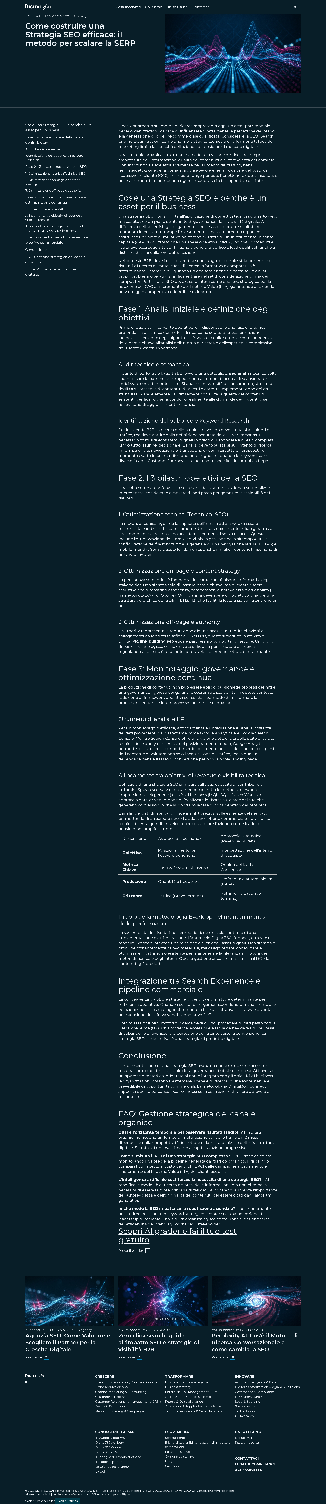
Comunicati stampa (180, 1456)
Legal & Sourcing (247, 1401)
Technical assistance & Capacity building (195, 1411)
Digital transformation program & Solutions (267, 1387)
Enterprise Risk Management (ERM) (192, 1392)
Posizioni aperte (247, 1442)
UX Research (244, 1416)
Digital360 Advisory (109, 1442)
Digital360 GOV (106, 1452)
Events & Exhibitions (110, 1406)
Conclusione (36, 250)
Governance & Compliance (255, 1392)
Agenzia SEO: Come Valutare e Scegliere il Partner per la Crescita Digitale (67, 1342)
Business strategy (178, 1387)
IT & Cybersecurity (248, 1397)
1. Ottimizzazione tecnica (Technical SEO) (55, 173)
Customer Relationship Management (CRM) (128, 1401)
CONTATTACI (247, 1458)
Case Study (173, 1466)
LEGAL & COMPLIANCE (255, 1464)
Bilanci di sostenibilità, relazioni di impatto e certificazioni (197, 1445)
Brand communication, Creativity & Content (128, 1382)
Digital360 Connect (109, 1447)
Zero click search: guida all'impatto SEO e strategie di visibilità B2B (159, 1342)
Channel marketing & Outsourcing (121, 1392)
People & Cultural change (184, 1401)
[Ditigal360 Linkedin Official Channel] (26, 1382)
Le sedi (100, 1471)
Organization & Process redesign (189, 1397)
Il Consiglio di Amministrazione (118, 1457)
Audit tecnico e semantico (46, 149)
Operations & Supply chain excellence (193, 1406)
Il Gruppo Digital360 (110, 1438)
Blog (168, 1461)
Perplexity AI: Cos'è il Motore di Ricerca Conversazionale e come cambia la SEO (255, 1342)
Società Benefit (176, 1438)
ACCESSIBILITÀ (248, 1470)
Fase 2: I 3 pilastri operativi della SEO (56, 166)
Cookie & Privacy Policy (40, 1500)
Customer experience (111, 1397)
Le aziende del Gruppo (112, 1466)
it (299, 7)
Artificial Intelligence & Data (255, 1382)
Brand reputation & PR (112, 1387)
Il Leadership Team (109, 1462)
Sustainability (245, 1406)
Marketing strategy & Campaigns (119, 1411)
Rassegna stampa (178, 1452)
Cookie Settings (67, 1500)
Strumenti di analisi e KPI (44, 209)
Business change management (188, 1382)
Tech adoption (246, 1411)
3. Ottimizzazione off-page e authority (53, 190)
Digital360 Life (245, 1438)
